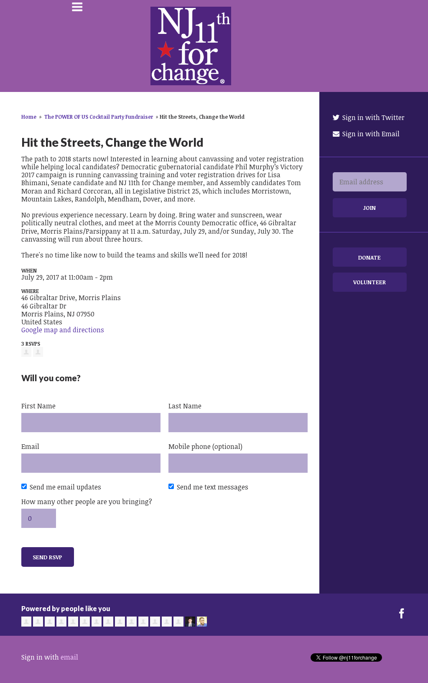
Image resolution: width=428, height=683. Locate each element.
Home (28, 116)
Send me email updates (65, 487)
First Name (38, 405)
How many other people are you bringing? (86, 501)
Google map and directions (62, 329)
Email (30, 446)
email (69, 657)
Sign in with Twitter (373, 117)
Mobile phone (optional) (205, 446)
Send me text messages (212, 487)
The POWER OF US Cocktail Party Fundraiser (98, 116)
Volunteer (369, 282)
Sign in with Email (370, 133)
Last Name (184, 405)
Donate (369, 257)
